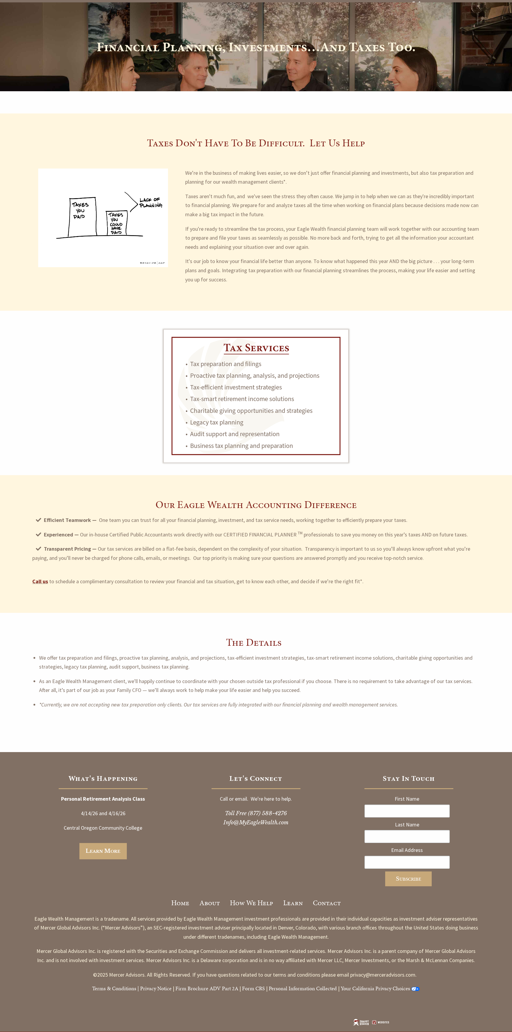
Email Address (407, 850)
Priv (144, 988)
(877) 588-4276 (267, 813)
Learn (293, 903)
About (209, 903)
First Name (407, 798)
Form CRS (253, 988)
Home (180, 903)
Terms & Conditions (114, 988)
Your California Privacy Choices (375, 988)
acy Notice (160, 988)
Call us (40, 581)
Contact (327, 903)
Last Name (407, 824)
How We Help (251, 903)
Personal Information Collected (303, 988)
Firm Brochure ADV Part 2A (206, 988)
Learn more (103, 851)
